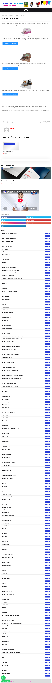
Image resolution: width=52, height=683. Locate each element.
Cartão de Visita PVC (8, 151)
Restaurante (24, 631)
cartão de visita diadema (24, 352)
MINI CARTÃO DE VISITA (24, 557)
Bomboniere (24, 296)
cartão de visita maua (24, 357)
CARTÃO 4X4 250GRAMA (24, 330)
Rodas (24, 633)
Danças (24, 420)
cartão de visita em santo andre (24, 354)
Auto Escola (24, 259)
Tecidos (24, 660)
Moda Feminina (24, 560)
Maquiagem (24, 544)
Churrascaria (24, 396)
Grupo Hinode (24, 499)
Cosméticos (24, 417)
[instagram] (13, 223)
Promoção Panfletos (24, 625)
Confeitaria (24, 404)
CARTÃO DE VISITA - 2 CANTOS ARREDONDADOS (24, 336)
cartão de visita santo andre (24, 370)
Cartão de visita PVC (12, 15)
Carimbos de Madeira (24, 325)
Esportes (24, 436)
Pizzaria (24, 612)
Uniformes (24, 665)
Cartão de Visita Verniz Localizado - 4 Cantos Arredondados (24, 381)
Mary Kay (24, 549)
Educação (24, 425)
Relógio (24, 628)
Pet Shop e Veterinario (24, 610)
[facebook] (13, 217)
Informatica (24, 523)
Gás (24, 491)
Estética (24, 438)
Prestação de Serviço (24, 620)
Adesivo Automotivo (24, 236)
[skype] (13, 220)
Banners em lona (24, 280)
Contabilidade (24, 409)
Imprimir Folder (24, 520)
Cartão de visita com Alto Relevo (24, 346)
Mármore (24, 546)
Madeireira (24, 539)
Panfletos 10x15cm (24, 591)
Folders (24, 467)
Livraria (24, 536)
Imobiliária (24, 512)
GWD (12, 128)
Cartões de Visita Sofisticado (24, 386)
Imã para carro (24, 510)
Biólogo (24, 288)
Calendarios (24, 315)
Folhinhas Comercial (24, 478)
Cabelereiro (24, 307)
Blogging (11, 681)
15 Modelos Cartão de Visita (24, 233)
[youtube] (38, 223)
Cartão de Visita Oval (24, 362)
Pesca (24, 607)
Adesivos (24, 244)
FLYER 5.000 (24, 452)
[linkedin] (13, 226)
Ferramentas (24, 446)
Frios (24, 483)
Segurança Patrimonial (24, 639)
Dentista (24, 423)
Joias (24, 528)
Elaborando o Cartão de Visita (24, 428)
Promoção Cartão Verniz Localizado (24, 623)
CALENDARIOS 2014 (24, 317)
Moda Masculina (24, 565)
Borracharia (24, 299)
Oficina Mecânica (24, 581)
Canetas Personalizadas (24, 323)
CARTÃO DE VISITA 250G (24, 341)
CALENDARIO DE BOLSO (24, 312)
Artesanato (24, 257)
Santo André (24, 636)
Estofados (24, 441)
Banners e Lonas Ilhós (24, 275)
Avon (24, 262)
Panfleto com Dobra (24, 589)
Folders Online (24, 470)
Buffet (24, 304)
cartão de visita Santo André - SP (24, 373)
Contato (47, 681)
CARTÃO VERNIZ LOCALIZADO (24, 383)
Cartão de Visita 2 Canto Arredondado (24, 338)
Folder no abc (24, 465)
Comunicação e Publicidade (24, 402)
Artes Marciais (24, 254)
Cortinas (24, 415)
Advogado (24, 249)
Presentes (24, 618)
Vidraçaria (24, 670)
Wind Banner (24, 676)
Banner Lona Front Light (24, 267)
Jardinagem (24, 525)
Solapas (24, 644)
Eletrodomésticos (24, 431)
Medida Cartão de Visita (24, 554)
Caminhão (24, 320)
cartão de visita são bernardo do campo (24, 375)
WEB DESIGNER (24, 673)
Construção (24, 407)
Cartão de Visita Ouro (24, 359)
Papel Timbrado (24, 599)
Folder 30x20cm (24, 454)
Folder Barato (24, 457)
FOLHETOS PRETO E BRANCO (24, 475)
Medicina (24, 552)
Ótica (24, 583)
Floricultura (24, 449)
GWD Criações (29, 681)
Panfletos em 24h (24, 596)
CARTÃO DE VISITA (24, 333)
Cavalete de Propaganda (24, 388)
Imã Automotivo (24, 507)
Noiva (24, 575)
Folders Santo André (24, 473)
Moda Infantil (24, 562)
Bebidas (24, 283)
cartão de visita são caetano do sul (24, 378)
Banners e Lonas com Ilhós (24, 273)
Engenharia (24, 433)
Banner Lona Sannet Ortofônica (24, 270)
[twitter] (38, 217)
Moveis (24, 570)
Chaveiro (24, 394)
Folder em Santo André (24, 462)
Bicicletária (24, 286)
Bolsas (24, 294)
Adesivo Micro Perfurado (24, 238)
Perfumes (24, 604)
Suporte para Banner (24, 649)
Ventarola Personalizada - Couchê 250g (24, 668)
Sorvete (24, 647)
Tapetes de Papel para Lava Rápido (24, 652)
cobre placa (24, 399)
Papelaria (24, 602)
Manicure (24, 541)
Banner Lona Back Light (24, 265)
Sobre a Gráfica (42, 681)
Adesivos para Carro (24, 246)
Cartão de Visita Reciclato (24, 367)
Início (36, 681)
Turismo (24, 662)
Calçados (24, 309)
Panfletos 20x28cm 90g (24, 594)
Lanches (24, 531)
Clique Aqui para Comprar (10, 43)
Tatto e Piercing (24, 654)
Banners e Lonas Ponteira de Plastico (24, 278)
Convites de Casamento (24, 412)
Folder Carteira (24, 460)
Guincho (24, 502)
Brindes (24, 301)
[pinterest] (38, 220)
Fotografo (24, 481)
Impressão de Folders (24, 515)
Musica (24, 573)
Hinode (24, 504)
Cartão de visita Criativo (24, 349)
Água (24, 251)
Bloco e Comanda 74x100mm (24, 291)
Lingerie (24, 533)
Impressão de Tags (24, 517)
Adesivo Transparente (24, 241)
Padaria (24, 586)
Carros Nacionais (24, 328)
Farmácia (24, 444)
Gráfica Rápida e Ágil (24, 496)
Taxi (24, 657)
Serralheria (24, 641)
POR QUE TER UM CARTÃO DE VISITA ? (24, 615)
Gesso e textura (24, 494)
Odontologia (24, 578)
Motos (24, 568)
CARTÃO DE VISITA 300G (24, 344)
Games (24, 489)
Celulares (24, 391)
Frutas (24, 486)
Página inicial (4, 15)
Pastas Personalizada (7, 181)
